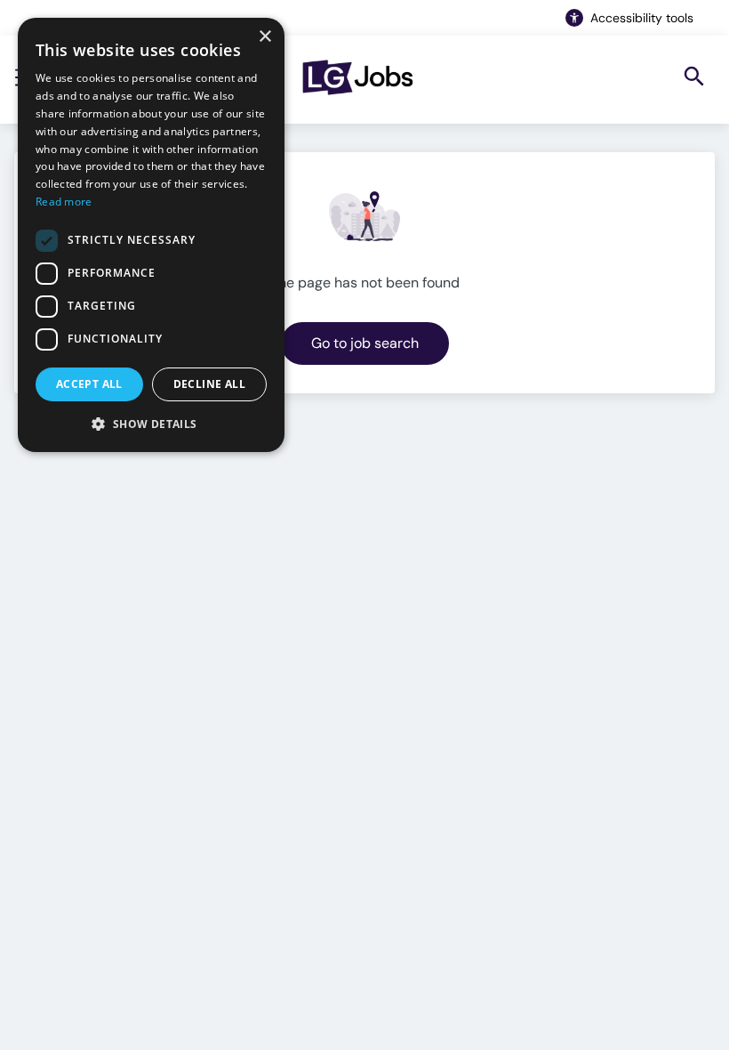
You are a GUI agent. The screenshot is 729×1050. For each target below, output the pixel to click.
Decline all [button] (209, 384)
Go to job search (365, 343)
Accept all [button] (89, 384)
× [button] (264, 37)
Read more (64, 201)
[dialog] (151, 235)
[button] (151, 423)
